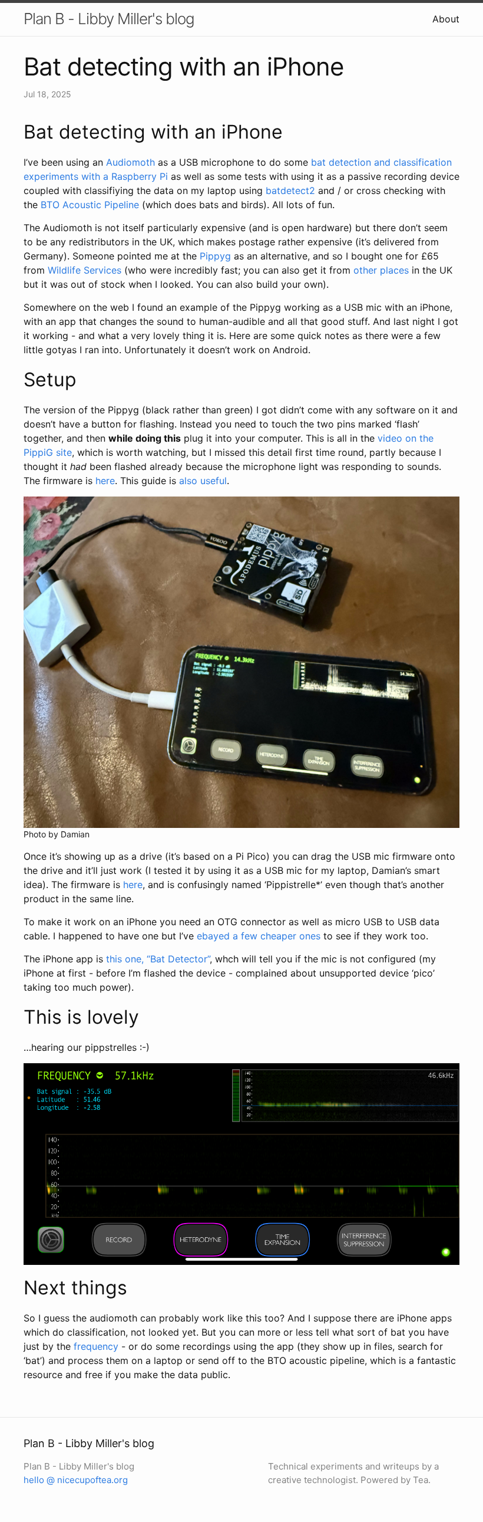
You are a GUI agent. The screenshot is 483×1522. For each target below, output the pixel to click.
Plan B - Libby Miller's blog (109, 18)
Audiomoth (130, 162)
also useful (203, 480)
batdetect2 (290, 190)
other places (381, 270)
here (105, 480)
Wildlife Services (84, 270)
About (445, 19)
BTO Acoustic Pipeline (90, 205)
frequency (96, 1346)
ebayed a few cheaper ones (258, 936)
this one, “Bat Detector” (158, 959)
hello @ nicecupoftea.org (76, 1479)
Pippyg (215, 256)
